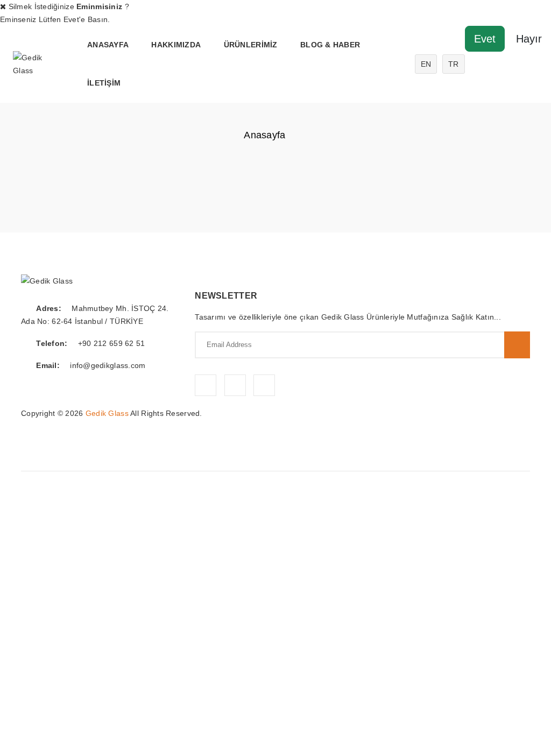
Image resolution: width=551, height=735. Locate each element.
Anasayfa (108, 44)
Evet (485, 39)
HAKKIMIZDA (176, 44)
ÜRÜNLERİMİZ (251, 44)
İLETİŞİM (104, 83)
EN (426, 64)
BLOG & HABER (330, 44)
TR (453, 64)
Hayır (529, 39)
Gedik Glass (107, 413)
